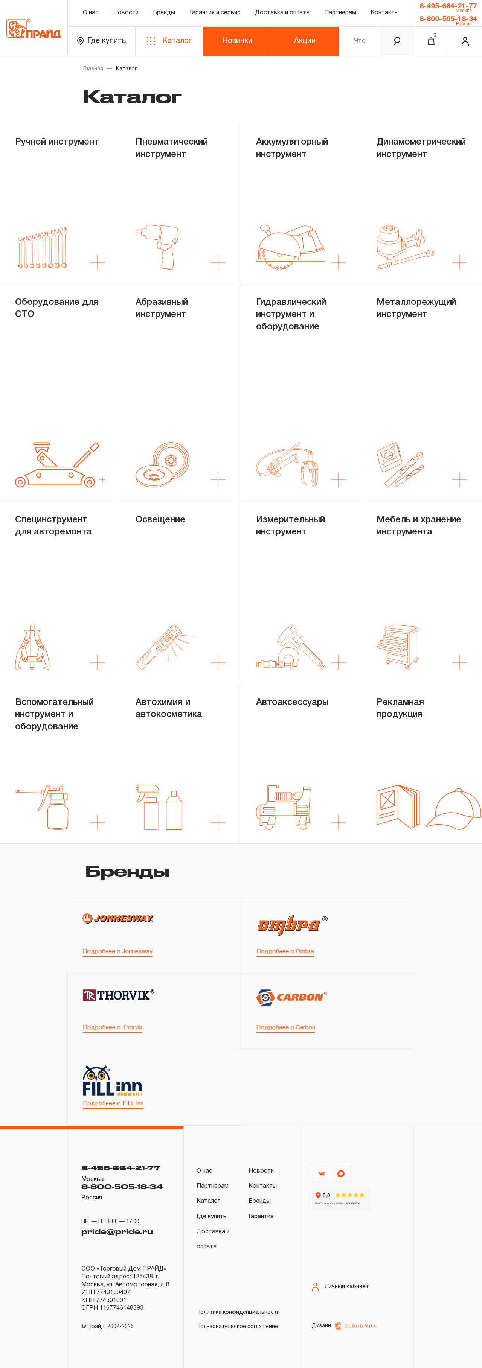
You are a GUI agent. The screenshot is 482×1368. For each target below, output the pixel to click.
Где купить (106, 41)
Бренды (164, 12)
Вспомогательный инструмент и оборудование (54, 714)
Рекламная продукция (400, 708)
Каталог (177, 41)
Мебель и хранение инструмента (419, 526)
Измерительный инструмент (290, 526)
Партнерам (340, 12)
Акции (305, 41)
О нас (91, 12)
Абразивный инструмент (162, 308)
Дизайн (321, 1326)
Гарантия (261, 1216)
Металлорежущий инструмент (416, 308)
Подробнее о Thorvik (112, 1027)
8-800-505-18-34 (448, 19)
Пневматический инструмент (172, 148)
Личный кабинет (347, 1286)
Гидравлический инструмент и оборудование (291, 314)
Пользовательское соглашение (237, 1326)
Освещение (160, 520)
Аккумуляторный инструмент (292, 148)
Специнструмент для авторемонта (53, 526)
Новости (126, 12)
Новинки (237, 41)
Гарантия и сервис (215, 12)
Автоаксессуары (292, 702)
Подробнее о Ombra (285, 951)
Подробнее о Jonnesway (117, 951)
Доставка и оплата (282, 12)
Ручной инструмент (57, 142)
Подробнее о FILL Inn (113, 1103)
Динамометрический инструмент (421, 148)
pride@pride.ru (117, 1231)
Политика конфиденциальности (238, 1312)
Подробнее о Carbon (285, 1027)
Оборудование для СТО (56, 308)
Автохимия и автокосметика (169, 708)
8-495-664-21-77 (448, 6)
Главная (93, 69)
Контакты (385, 12)
